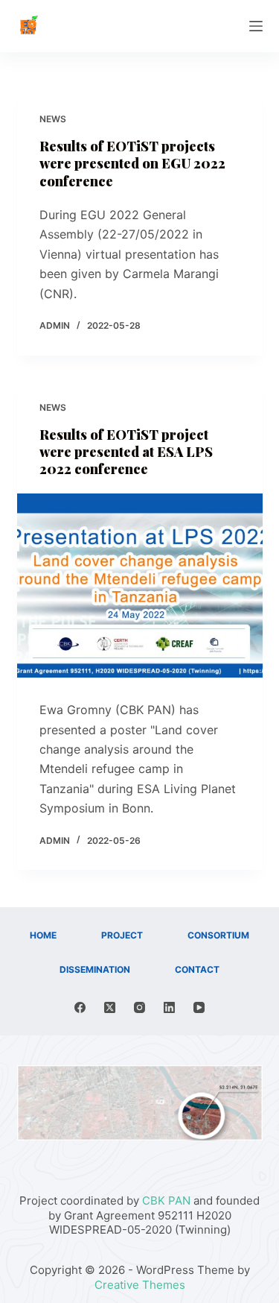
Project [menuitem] (122, 935)
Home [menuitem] (43, 935)
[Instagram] (139, 1007)
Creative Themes (139, 1285)
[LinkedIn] (169, 1007)
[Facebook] (80, 1007)
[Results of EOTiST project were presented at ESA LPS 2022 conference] (140, 585)
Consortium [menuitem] (218, 935)
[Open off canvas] (256, 26)
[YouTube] (199, 1007)
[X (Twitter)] (109, 1007)
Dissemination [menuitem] (95, 969)
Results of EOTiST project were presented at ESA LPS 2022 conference (126, 452)
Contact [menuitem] (197, 969)
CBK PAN (166, 1200)
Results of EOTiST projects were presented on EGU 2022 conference (132, 163)
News (52, 118)
